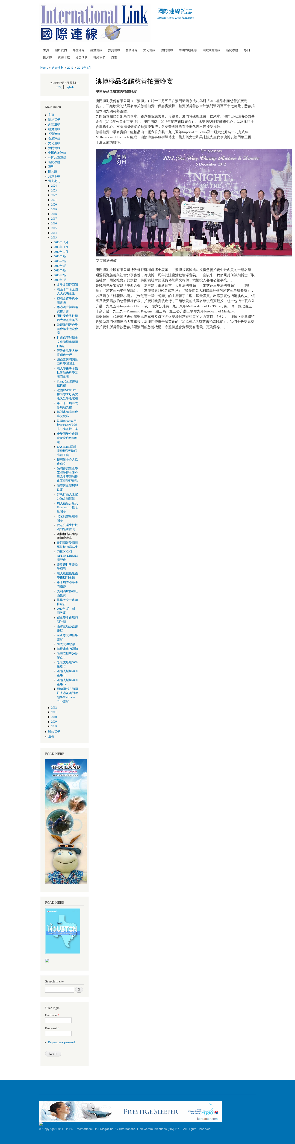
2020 (54, 204)
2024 (54, 186)
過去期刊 (82, 57)
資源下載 (64, 57)
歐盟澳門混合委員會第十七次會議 (67, 329)
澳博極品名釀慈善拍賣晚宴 (67, 536)
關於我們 (61, 50)
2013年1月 (84, 67)
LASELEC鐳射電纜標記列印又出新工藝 (67, 451)
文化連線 (149, 50)
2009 (54, 721)
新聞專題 (232, 50)
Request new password (61, 1042)
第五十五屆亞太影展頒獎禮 (67, 405)
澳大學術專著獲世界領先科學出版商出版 (67, 372)
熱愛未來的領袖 (67, 649)
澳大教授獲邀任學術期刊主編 (67, 575)
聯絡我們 (99, 57)
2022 (54, 195)
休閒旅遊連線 (211, 50)
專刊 (247, 50)
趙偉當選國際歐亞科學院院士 (67, 362)
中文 (59, 87)
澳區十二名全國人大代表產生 (67, 291)
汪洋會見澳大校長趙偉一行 (67, 353)
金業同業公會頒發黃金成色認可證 (67, 438)
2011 (54, 712)
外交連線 (79, 50)
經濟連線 (96, 50)
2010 (54, 717)
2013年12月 (61, 242)
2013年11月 (61, 247)
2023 (54, 190)
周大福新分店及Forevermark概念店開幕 (67, 507)
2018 (54, 214)
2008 (54, 726)
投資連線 (114, 50)
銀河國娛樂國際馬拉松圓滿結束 (67, 545)
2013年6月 (60, 266)
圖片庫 (47, 57)
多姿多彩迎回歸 (67, 285)
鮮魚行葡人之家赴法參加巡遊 (67, 496)
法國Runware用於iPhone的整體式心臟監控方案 (67, 425)
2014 (54, 233)
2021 (54, 200)
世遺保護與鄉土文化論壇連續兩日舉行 (67, 342)
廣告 (114, 57)
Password (52, 1028)
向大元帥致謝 (66, 644)
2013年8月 (60, 256)
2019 (54, 209)
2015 (54, 228)
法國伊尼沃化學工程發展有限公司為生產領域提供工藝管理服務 (67, 475)
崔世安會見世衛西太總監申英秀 (67, 318)
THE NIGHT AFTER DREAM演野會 (67, 556)
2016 (54, 223)
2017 (54, 219)
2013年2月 (60, 275)
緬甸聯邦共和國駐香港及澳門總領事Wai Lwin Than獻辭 (67, 695)
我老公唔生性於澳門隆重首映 (67, 527)
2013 (70, 67)
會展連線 (132, 50)
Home (44, 67)
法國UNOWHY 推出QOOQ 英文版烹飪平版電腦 (67, 394)
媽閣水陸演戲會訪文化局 (67, 414)
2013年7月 (62, 261)
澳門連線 (167, 50)
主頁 (46, 50)
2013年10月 (61, 252)
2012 (54, 707)
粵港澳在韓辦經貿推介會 (67, 309)
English (69, 87)
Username (52, 1015)
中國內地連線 (188, 50)
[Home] (95, 23)
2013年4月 (60, 270)
